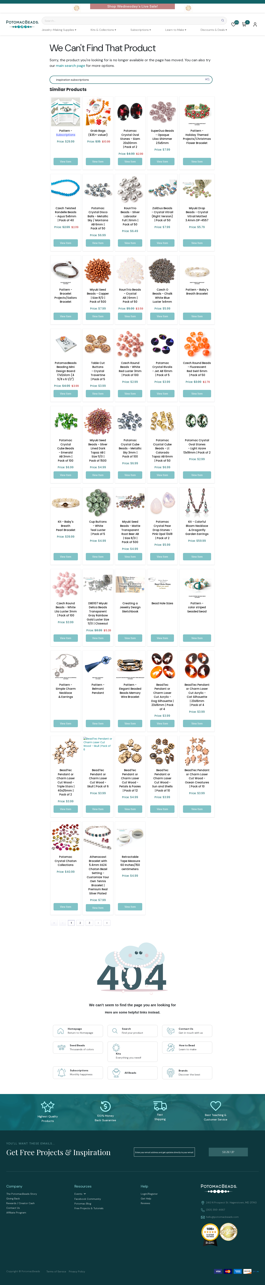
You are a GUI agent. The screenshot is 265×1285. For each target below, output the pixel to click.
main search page (70, 65)
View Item (65, 161)
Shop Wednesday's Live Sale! (132, 6)
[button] (233, 24)
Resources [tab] (83, 1186)
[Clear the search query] (206, 79)
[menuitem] (59, 30)
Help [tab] (144, 1186)
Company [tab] (14, 1186)
